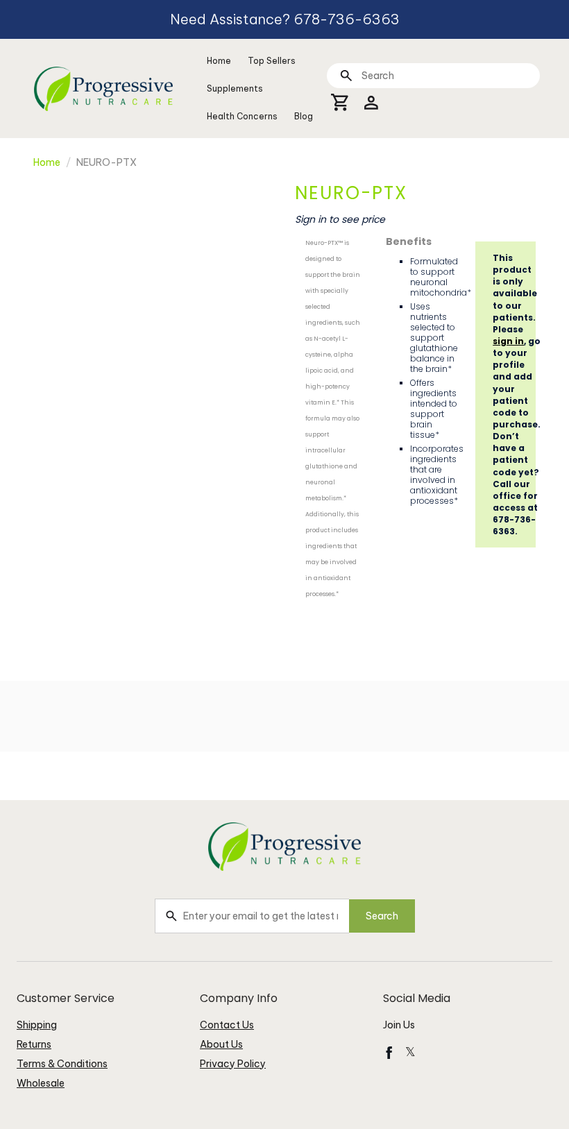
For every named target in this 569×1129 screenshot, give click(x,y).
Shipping (37, 1025)
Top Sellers (272, 61)
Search (382, 916)
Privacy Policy (233, 1064)
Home (219, 61)
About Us (221, 1044)
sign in (508, 341)
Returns (34, 1044)
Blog (303, 116)
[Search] (346, 75)
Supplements (235, 88)
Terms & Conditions (62, 1064)
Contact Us (227, 1025)
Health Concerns (242, 116)
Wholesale (41, 1083)
